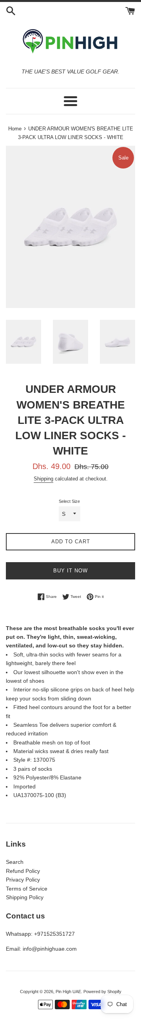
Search (15, 862)
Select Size (69, 501)
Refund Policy (23, 871)
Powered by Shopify (102, 991)
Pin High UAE (68, 991)
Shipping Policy (24, 897)
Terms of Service (26, 888)
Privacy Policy (23, 879)
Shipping (43, 479)
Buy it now (70, 571)
